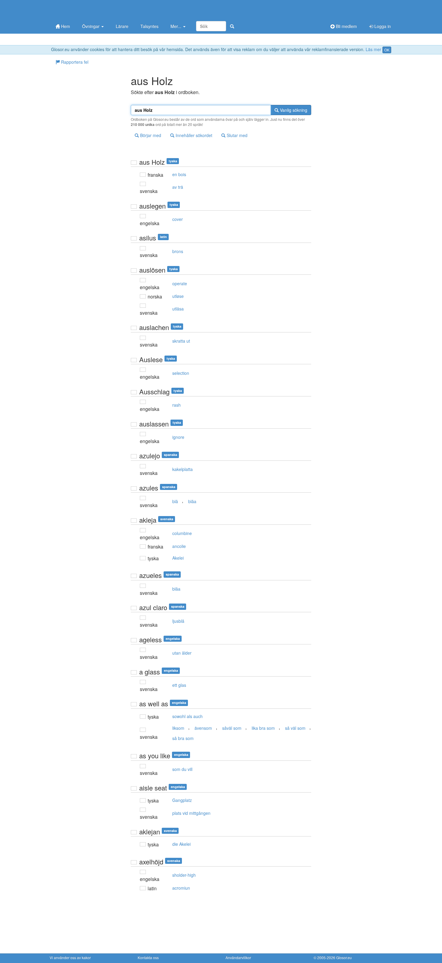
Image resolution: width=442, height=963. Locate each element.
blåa (192, 501)
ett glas (179, 685)
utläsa (178, 309)
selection (180, 373)
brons (177, 251)
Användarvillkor (238, 957)
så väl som (295, 728)
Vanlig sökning (293, 110)
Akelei (178, 558)
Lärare (122, 26)
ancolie (179, 546)
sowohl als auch (187, 716)
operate (179, 283)
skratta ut (181, 341)
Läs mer (373, 49)
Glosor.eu (344, 957)
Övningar (91, 26)
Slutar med (236, 135)
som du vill (182, 769)
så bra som (183, 738)
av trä (177, 187)
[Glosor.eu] (81, 10)
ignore (178, 437)
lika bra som (263, 728)
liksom (178, 728)
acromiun (181, 888)
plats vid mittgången (191, 813)
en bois (179, 174)
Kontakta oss (148, 957)
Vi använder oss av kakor (70, 957)
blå (175, 501)
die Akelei (181, 844)
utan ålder (182, 653)
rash (176, 405)
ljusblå (178, 621)
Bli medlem (346, 26)
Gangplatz (182, 800)
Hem (65, 26)
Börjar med (150, 135)
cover (177, 219)
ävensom (203, 728)
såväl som (231, 728)
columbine (182, 533)
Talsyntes (149, 26)
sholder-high (184, 875)
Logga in (382, 26)
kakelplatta (182, 469)
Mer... (176, 26)
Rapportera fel (74, 62)
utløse (178, 296)
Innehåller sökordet (193, 135)
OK (386, 49)
